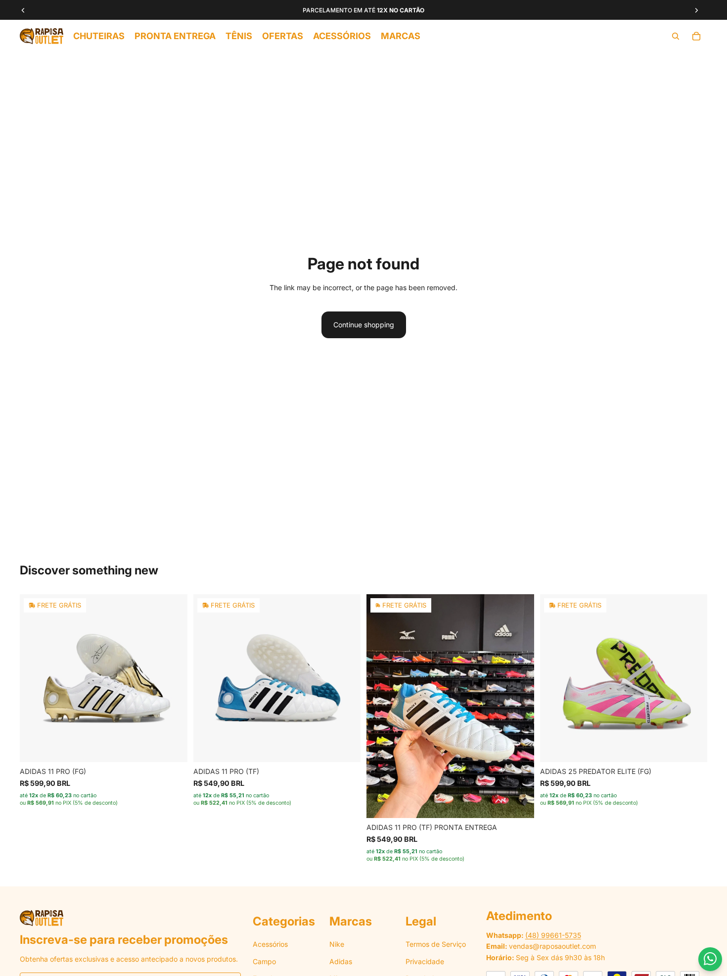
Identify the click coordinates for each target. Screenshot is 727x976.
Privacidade (425, 961)
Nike (336, 944)
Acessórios (270, 944)
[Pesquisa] (675, 36)
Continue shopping (363, 324)
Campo (264, 961)
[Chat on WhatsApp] (710, 959)
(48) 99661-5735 (553, 935)
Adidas (340, 961)
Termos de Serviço (436, 944)
